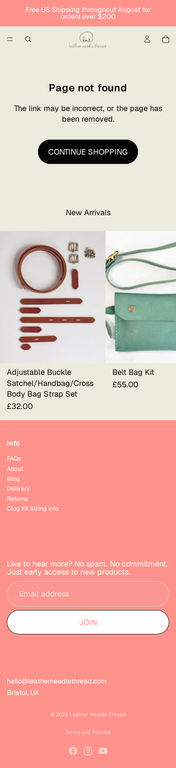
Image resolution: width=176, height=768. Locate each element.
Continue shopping (88, 152)
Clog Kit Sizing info (33, 509)
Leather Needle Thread (98, 714)
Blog (13, 478)
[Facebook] (73, 751)
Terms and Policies (88, 732)
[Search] (28, 39)
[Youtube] (103, 751)
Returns (17, 498)
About (15, 469)
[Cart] (165, 39)
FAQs (14, 459)
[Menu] (10, 39)
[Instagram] (88, 751)
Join (88, 622)
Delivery (18, 489)
